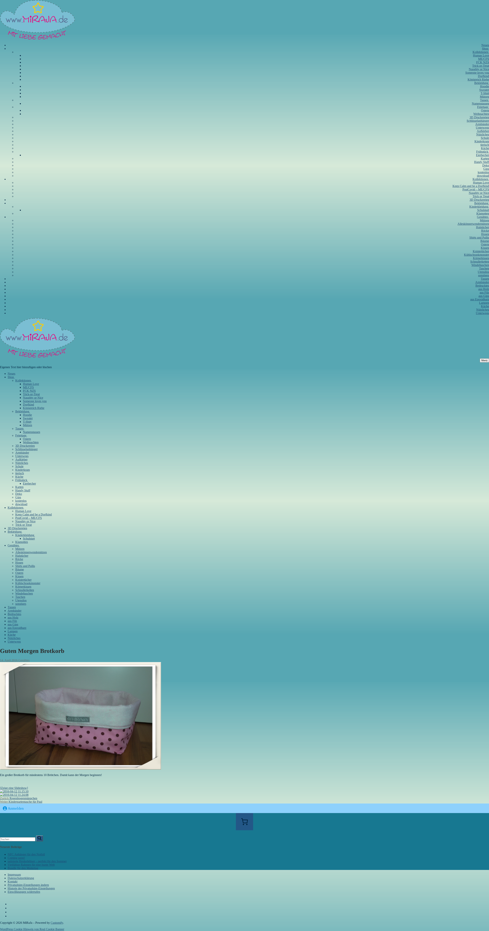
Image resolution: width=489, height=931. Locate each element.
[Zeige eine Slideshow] (14, 788)
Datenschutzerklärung (21, 878)
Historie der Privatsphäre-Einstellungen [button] (31, 888)
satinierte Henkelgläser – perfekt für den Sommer (37, 861)
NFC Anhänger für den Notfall (26, 854)
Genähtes (24, 660)
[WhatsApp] (10, 916)
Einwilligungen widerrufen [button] (24, 891)
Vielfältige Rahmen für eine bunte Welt (31, 864)
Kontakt (12, 881)
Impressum (14, 874)
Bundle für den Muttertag (23, 868)
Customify (57, 922)
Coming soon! (16, 857)
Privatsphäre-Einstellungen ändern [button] (28, 885)
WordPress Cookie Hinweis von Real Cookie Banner (32, 929)
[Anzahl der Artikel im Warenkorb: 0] (244, 821)
